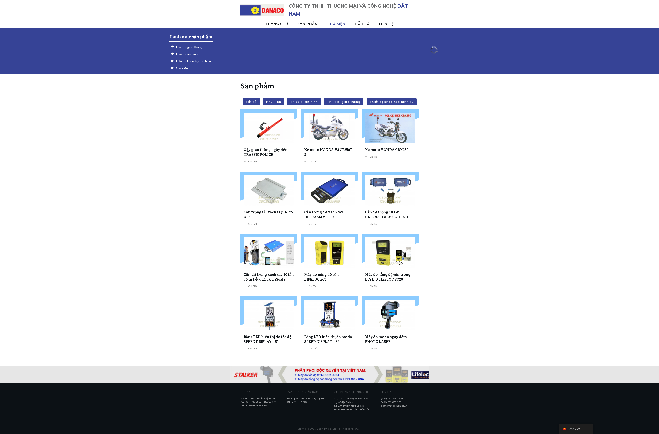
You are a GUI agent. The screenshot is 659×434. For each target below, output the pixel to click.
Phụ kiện (181, 68)
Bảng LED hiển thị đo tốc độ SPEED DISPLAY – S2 (329, 325)
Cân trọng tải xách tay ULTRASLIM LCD (329, 201)
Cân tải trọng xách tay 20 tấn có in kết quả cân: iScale (268, 263)
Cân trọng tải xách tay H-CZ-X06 (268, 201)
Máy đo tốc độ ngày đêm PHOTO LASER (390, 325)
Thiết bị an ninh (186, 54)
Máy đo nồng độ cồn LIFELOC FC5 (329, 263)
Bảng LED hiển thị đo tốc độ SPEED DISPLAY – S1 (268, 325)
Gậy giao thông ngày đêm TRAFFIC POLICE (268, 138)
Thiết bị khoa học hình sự (193, 61)
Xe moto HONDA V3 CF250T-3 (329, 138)
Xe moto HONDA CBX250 (390, 138)
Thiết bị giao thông (188, 47)
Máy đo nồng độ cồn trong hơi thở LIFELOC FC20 (390, 263)
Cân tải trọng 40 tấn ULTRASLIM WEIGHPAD (390, 201)
